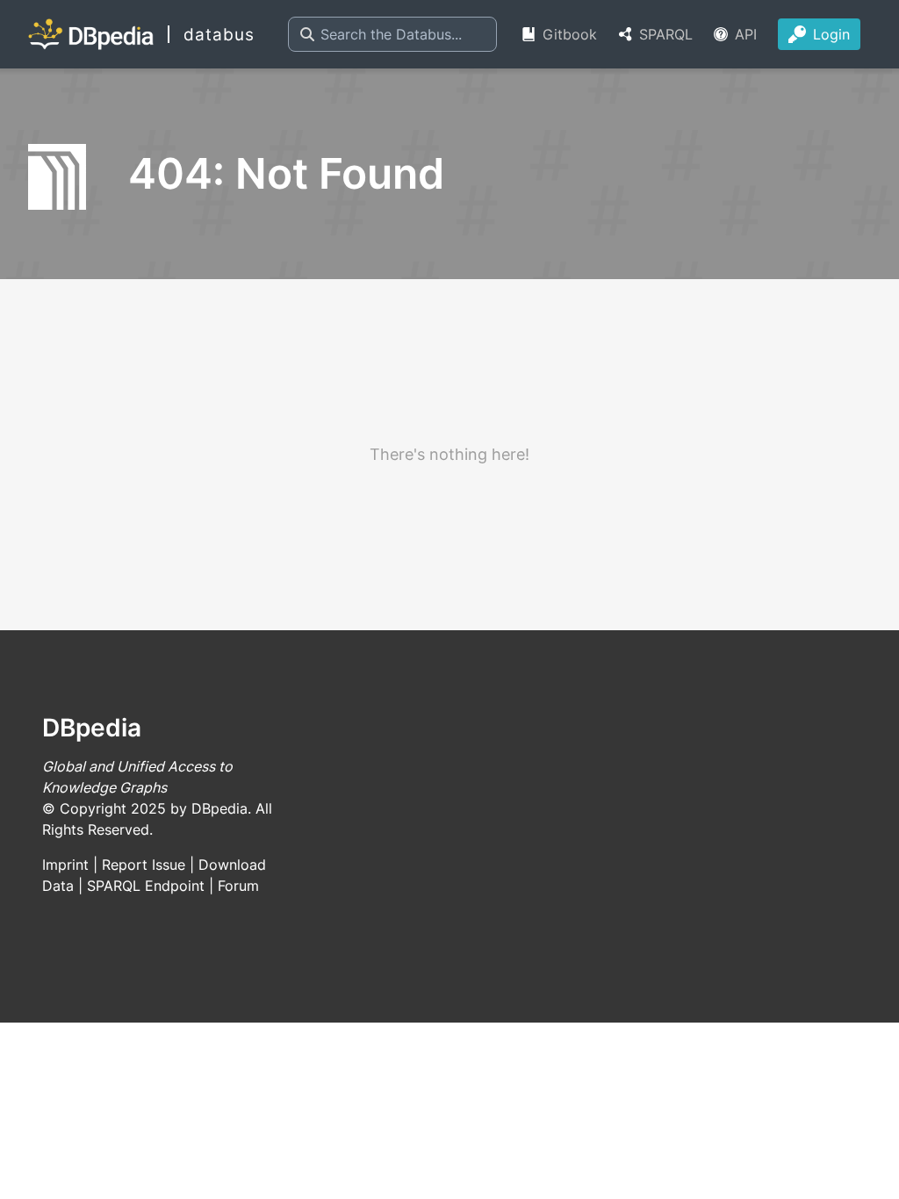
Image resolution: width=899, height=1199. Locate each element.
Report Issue (143, 864)
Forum (238, 885)
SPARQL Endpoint (146, 885)
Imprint (65, 864)
